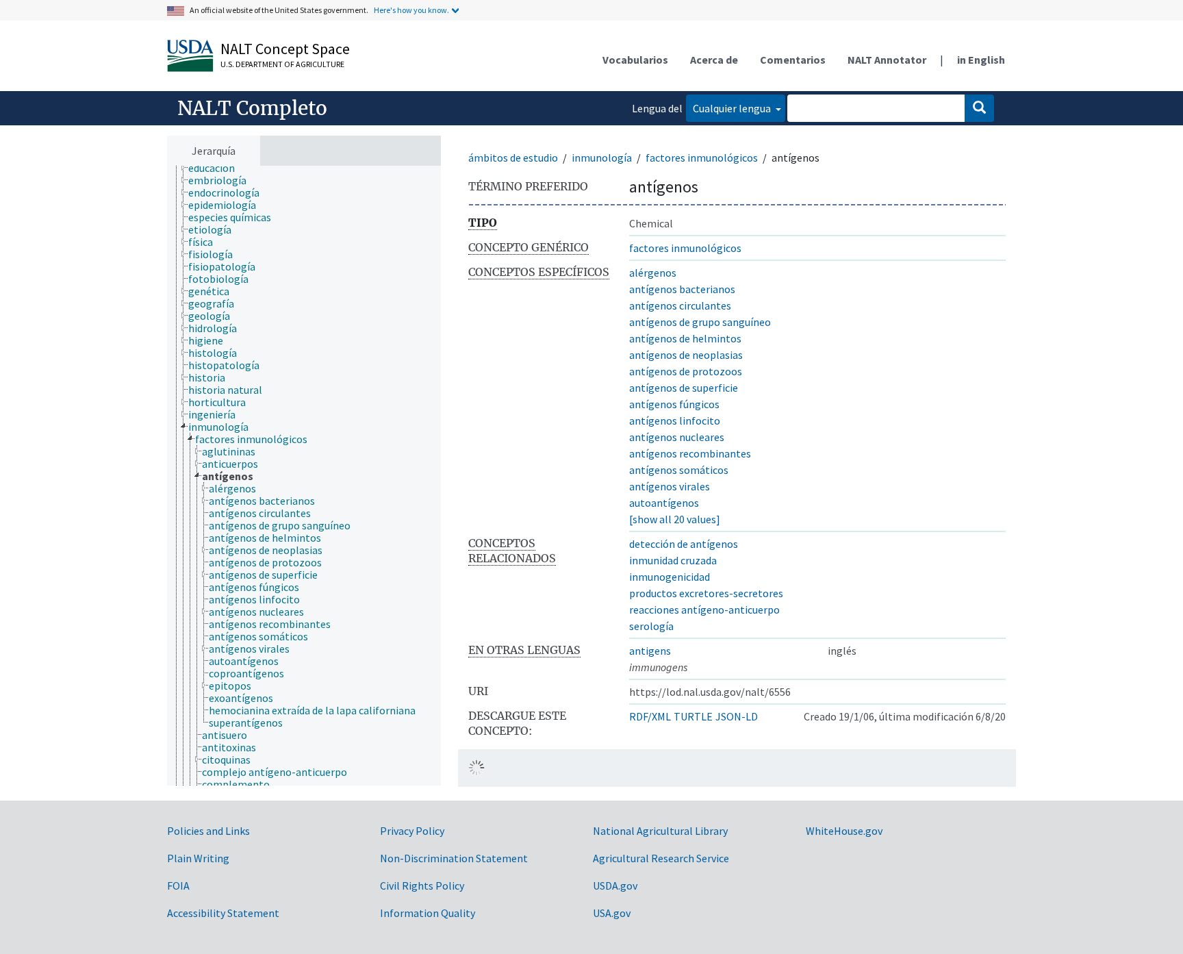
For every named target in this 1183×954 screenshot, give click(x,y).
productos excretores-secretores (706, 593)
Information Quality (427, 913)
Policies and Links (208, 831)
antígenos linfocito (674, 420)
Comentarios (793, 59)
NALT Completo (252, 108)
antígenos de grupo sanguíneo (700, 322)
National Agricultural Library (660, 831)
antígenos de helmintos (685, 338)
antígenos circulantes (680, 305)
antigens (650, 650)
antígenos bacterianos (682, 289)
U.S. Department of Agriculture (282, 64)
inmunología (602, 157)
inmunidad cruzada (673, 560)
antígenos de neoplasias (686, 355)
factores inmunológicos (702, 157)
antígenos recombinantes (690, 453)
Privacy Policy (412, 831)
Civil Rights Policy (422, 885)
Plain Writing (198, 858)
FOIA (178, 885)
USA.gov (612, 913)
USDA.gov (615, 885)
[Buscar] (979, 108)
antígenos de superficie (683, 387)
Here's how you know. (411, 10)
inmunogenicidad (669, 576)
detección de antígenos (683, 544)
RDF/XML (650, 716)
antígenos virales (669, 486)
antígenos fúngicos (674, 404)
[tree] (304, 476)
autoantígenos (664, 503)
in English (981, 59)
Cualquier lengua (733, 108)
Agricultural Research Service (661, 858)
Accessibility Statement (223, 913)
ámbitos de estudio (513, 157)
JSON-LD (736, 716)
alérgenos (652, 272)
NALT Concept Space (285, 48)
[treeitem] (217, 168)
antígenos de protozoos (685, 371)
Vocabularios (635, 59)
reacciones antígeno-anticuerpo (704, 609)
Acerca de (714, 59)
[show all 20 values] (674, 519)
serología (651, 626)
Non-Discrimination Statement (454, 858)
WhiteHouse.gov (844, 831)
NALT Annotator (887, 59)
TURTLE (693, 716)
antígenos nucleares (676, 437)
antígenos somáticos (678, 470)
